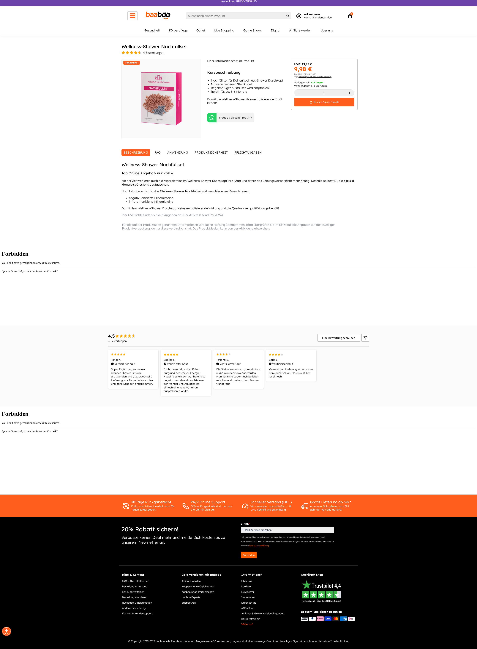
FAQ (158, 152)
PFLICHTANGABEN (248, 152)
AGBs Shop (247, 608)
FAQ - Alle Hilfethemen (135, 581)
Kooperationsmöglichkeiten (198, 586)
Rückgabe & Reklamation (137, 602)
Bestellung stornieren (134, 597)
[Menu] (132, 15)
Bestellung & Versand (134, 586)
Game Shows (252, 30)
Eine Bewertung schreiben (338, 338)
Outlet (200, 30)
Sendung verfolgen (133, 591)
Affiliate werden (300, 30)
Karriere (246, 586)
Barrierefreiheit (250, 618)
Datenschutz (248, 602)
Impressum (248, 597)
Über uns (326, 30)
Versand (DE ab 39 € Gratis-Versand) (314, 76)
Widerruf (246, 624)
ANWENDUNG (177, 152)
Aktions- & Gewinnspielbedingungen (262, 613)
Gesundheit (152, 30)
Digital (275, 30)
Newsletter (247, 591)
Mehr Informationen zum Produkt (230, 61)
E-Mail (245, 523)
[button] (6, 631)
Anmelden (249, 555)
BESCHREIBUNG (136, 152)
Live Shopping (224, 30)
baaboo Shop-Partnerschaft (198, 591)
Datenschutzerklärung (258, 545)
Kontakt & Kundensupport (137, 613)
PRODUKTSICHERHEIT (211, 152)
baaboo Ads (189, 602)
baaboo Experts (191, 597)
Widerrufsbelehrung (134, 608)
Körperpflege (178, 30)
